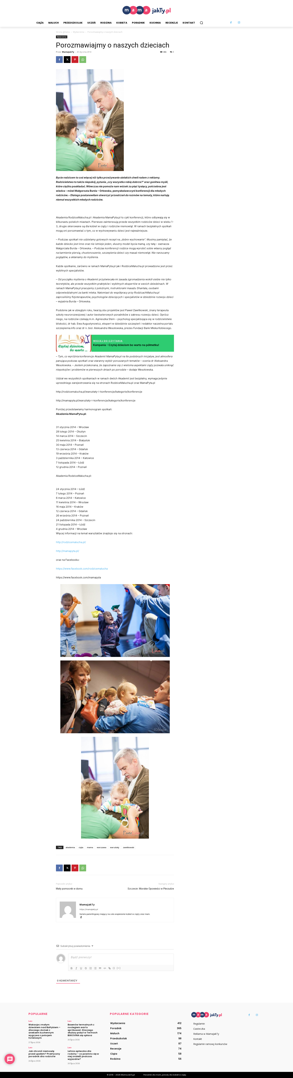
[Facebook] (231, 23)
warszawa (101, 847)
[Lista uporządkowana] (90, 968)
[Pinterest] (75, 59)
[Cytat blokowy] (100, 968)
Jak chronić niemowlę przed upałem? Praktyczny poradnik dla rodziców (44, 1053)
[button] (201, 23)
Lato (30, 1021)
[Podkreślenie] (81, 968)
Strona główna (63, 32)
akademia (70, 847)
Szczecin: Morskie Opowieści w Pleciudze (151, 888)
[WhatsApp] (82, 59)
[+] (119, 968)
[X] (67, 59)
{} (114, 968)
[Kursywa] (76, 968)
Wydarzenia (78, 32)
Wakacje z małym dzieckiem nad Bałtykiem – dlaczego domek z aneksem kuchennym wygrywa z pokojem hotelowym (44, 1031)
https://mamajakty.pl (89, 909)
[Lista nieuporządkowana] (95, 968)
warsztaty (114, 847)
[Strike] (85, 968)
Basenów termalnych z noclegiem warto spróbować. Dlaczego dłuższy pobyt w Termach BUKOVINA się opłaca (82, 1030)
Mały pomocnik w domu (69, 888)
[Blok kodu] (104, 968)
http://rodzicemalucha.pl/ (71, 542)
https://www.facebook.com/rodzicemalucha (82, 568)
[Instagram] (239, 23)
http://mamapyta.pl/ (67, 551)
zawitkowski (128, 847)
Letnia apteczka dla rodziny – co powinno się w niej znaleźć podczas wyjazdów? (83, 1055)
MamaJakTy (68, 52)
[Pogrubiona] (71, 968)
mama (90, 847)
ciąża (81, 847)
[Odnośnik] (109, 968)
